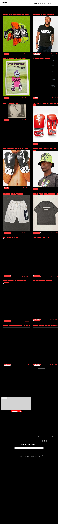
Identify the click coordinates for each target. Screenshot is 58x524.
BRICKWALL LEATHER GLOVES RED (45, 104)
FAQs (39, 456)
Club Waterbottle (41, 59)
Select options (37, 53)
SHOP (30, 3)
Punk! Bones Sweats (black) (16, 326)
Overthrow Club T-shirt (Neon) (14, 281)
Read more (6, 53)
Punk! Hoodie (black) (42, 281)
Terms (36, 456)
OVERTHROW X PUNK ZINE (14, 59)
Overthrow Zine (11, 104)
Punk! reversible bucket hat (44, 149)
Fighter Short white (13, 194)
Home (21, 456)
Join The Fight (26, 456)
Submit (29, 451)
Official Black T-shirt (43, 15)
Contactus (32, 456)
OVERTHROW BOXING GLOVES (15, 149)
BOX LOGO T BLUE (10, 238)
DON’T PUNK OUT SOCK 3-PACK (16, 15)
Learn (34, 3)
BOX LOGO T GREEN (41, 238)
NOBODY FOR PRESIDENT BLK (45, 194)
